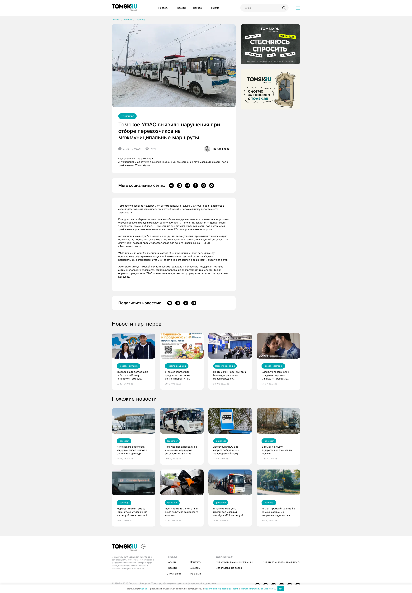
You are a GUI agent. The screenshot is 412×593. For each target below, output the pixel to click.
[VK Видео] (179, 185)
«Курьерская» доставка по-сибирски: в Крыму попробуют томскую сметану (133, 375)
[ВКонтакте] (171, 185)
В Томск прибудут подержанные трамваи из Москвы (277, 450)
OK (280, 589)
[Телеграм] (187, 185)
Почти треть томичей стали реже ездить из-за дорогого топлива (181, 512)
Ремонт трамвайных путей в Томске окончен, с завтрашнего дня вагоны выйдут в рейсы (278, 512)
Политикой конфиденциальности (221, 589)
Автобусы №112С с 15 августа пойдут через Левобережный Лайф (226, 450)
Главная (116, 19)
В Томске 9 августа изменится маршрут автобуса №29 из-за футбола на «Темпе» (230, 512)
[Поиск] (284, 8)
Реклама (214, 7)
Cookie (143, 589)
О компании (174, 573)
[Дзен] (203, 185)
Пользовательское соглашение (234, 562)
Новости (163, 7)
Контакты (195, 562)
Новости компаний (128, 366)
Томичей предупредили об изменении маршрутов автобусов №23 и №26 (181, 450)
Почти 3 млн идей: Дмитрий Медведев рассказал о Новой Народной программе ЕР (230, 375)
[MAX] (211, 185)
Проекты (181, 7)
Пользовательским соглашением (258, 589)
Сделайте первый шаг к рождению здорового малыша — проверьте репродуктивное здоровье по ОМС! (277, 375)
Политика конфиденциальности (281, 562)
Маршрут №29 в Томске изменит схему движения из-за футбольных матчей (132, 512)
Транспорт (141, 19)
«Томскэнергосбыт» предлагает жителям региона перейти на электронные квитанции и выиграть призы (180, 375)
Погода (197, 7)
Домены (195, 567)
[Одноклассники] (195, 185)
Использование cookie (229, 567)
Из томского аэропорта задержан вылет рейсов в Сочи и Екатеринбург (132, 450)
